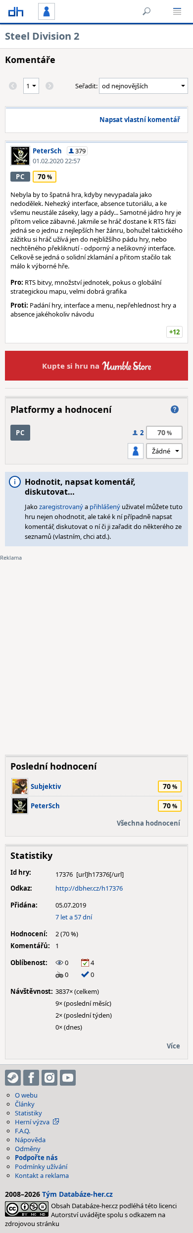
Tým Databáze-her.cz (77, 1194)
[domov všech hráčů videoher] (16, 11)
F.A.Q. (22, 1130)
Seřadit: (87, 85)
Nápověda (30, 1139)
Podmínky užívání (41, 1166)
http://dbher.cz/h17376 (89, 888)
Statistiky (28, 1112)
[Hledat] (146, 11)
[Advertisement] (96, 650)
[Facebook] (31, 1078)
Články (25, 1104)
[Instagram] (49, 1078)
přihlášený (105, 506)
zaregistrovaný (61, 506)
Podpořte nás (36, 1157)
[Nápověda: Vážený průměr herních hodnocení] (175, 409)
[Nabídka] (177, 11)
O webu (26, 1095)
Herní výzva (32, 1121)
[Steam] (13, 1078)
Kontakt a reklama (42, 1175)
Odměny (28, 1148)
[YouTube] (68, 1078)
